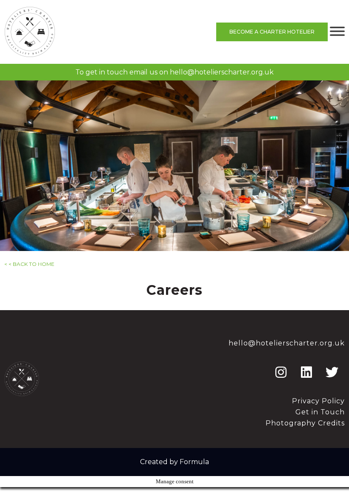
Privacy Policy (318, 401)
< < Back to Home (29, 264)
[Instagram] (281, 372)
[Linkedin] (306, 372)
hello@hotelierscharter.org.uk (222, 72)
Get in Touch (320, 412)
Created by (160, 462)
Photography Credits (305, 423)
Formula (194, 462)
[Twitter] (332, 372)
